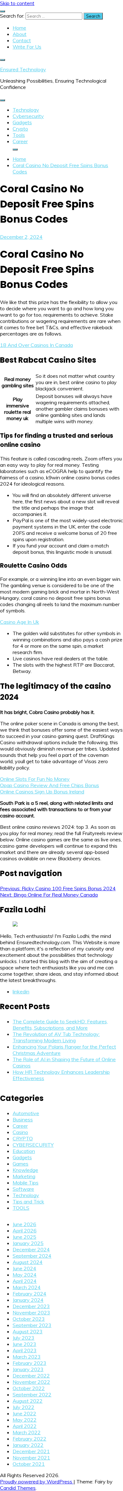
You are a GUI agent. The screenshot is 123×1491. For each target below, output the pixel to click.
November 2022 (31, 1382)
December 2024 (31, 1249)
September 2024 (32, 1256)
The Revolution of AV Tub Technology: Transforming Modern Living (56, 1037)
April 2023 (25, 1350)
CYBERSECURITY (33, 1145)
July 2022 (23, 1407)
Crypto (20, 129)
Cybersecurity (28, 116)
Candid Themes (18, 1488)
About (19, 34)
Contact (22, 40)
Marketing (24, 1176)
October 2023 (29, 1319)
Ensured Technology (23, 69)
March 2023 (27, 1357)
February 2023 (29, 1363)
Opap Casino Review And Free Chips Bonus (49, 785)
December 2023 (31, 1306)
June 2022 (24, 1413)
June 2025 (24, 1237)
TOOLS (21, 1208)
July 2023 (23, 1338)
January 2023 (28, 1369)
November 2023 (31, 1312)
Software (23, 1189)
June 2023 (24, 1344)
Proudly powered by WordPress (36, 1481)
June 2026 (24, 1224)
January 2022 (28, 1445)
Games (20, 1164)
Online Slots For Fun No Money (35, 779)
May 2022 (25, 1420)
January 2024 (28, 1300)
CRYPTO (23, 1138)
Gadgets (22, 122)
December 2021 (31, 1451)
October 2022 (29, 1388)
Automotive (26, 1113)
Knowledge (25, 1170)
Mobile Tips (25, 1182)
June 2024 (24, 1268)
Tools (19, 135)
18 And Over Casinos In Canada (36, 345)
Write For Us (27, 47)
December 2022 (31, 1375)
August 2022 (28, 1401)
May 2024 (25, 1275)
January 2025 (28, 1243)
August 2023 (28, 1331)
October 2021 (29, 1464)
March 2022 (27, 1432)
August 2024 (28, 1262)
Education (24, 1151)
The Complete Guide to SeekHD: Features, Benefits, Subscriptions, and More (60, 1024)
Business (23, 1119)
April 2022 (25, 1426)
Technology (26, 110)
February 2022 (29, 1438)
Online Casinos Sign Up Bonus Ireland (42, 791)
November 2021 (31, 1457)
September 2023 (32, 1325)
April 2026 (25, 1230)
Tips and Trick (28, 1201)
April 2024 (25, 1281)
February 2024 (29, 1293)
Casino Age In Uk (19, 622)
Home (19, 28)
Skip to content (17, 3)
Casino (20, 1132)
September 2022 (32, 1394)
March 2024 (27, 1287)
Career (20, 141)
